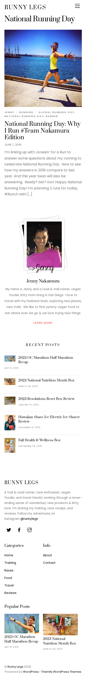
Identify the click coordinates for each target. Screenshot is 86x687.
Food (8, 578)
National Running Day (24, 116)
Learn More (42, 323)
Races (8, 570)
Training (10, 563)
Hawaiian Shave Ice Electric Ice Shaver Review (49, 419)
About (47, 555)
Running (26, 112)
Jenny (9, 112)
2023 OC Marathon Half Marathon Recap (45, 359)
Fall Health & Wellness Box (39, 440)
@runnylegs (29, 519)
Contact (49, 563)
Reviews (10, 593)
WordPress (31, 672)
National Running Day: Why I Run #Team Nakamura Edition (42, 130)
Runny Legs (15, 667)
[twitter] (8, 530)
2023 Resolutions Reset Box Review (46, 399)
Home (8, 555)
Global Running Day (56, 112)
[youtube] (29, 530)
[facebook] (19, 530)
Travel (9, 585)
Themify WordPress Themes (61, 672)
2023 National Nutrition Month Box (46, 380)
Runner (52, 116)
